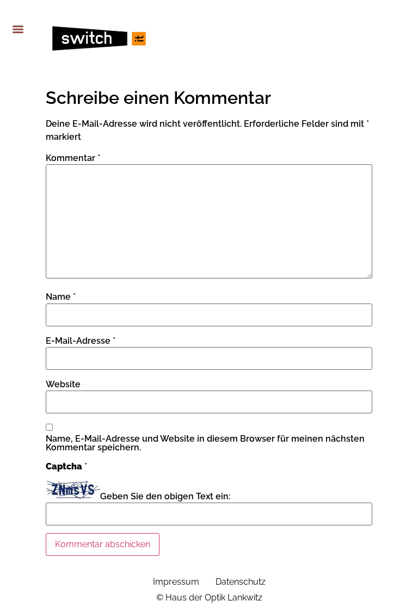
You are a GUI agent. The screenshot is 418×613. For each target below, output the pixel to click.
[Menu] (18, 29)
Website (63, 384)
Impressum (176, 582)
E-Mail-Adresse (80, 341)
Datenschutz (241, 582)
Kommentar (73, 158)
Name (61, 297)
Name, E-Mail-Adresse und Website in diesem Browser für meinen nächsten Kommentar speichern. (205, 443)
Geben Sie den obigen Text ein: (165, 496)
